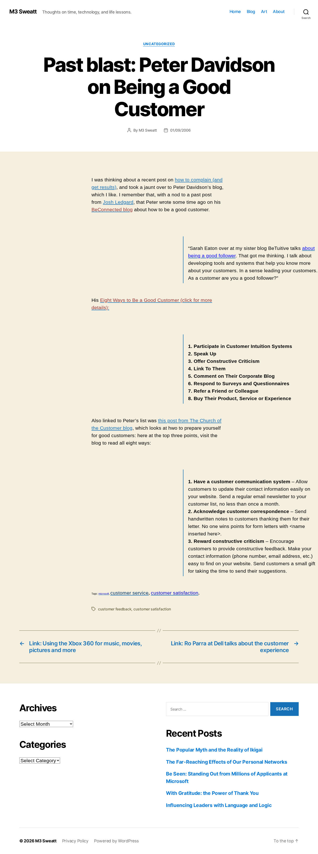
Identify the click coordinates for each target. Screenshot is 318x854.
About (279, 11)
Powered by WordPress (116, 840)
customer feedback (114, 609)
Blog (251, 11)
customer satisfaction (152, 609)
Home (235, 11)
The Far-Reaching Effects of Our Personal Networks (226, 762)
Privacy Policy (75, 840)
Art (264, 11)
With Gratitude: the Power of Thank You (212, 793)
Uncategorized (159, 44)
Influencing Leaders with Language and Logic (218, 805)
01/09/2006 (180, 130)
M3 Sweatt (23, 11)
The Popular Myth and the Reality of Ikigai (214, 750)
